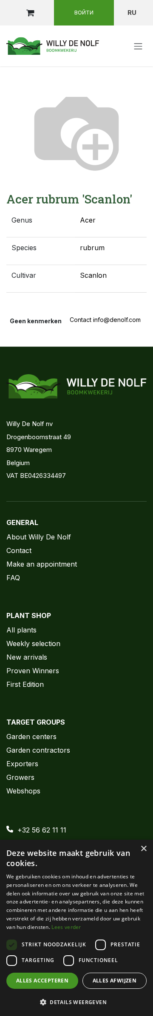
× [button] (143, 849)
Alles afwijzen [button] (115, 980)
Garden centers (31, 736)
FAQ (13, 577)
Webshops (23, 791)
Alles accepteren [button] (42, 980)
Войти (84, 12)
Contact (18, 550)
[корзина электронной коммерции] (30, 13)
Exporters (22, 763)
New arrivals (26, 657)
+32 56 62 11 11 (41, 830)
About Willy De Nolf (38, 537)
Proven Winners (32, 670)
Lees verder (66, 927)
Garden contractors (38, 750)
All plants (21, 630)
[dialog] (76, 928)
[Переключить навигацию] (138, 46)
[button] (76, 1002)
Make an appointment (41, 564)
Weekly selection (33, 643)
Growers (20, 777)
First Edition (25, 684)
